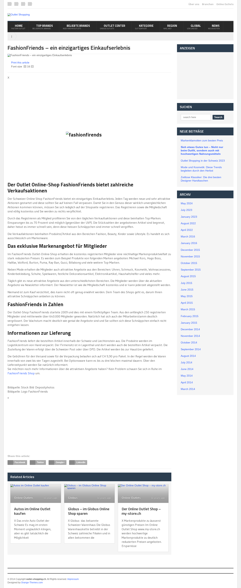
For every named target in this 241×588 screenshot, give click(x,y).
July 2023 (186, 209)
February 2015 (189, 316)
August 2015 (188, 276)
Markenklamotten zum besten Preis (202, 140)
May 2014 (187, 375)
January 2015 (189, 322)
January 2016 (189, 243)
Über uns (193, 4)
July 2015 (186, 282)
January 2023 (189, 216)
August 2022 (188, 223)
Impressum (73, 579)
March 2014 (188, 388)
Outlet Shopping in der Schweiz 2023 (203, 160)
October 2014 (189, 342)
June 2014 (187, 369)
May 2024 (187, 203)
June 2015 (187, 289)
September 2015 (191, 269)
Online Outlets (224, 4)
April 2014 (187, 382)
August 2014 (188, 355)
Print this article (20, 62)
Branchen (208, 4)
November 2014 (190, 335)
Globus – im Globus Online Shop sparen (88, 511)
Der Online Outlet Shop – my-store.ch (141, 511)
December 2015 (190, 249)
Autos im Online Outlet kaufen (32, 511)
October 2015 (189, 263)
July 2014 (186, 362)
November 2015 (190, 256)
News (214, 27)
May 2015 (187, 296)
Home (18, 27)
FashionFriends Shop (21, 373)
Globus (73, 497)
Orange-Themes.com (32, 582)
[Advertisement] (39, 105)
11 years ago (50, 498)
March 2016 (188, 236)
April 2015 (187, 302)
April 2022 (187, 229)
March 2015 (188, 309)
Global (194, 27)
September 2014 (191, 349)
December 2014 (190, 329)
